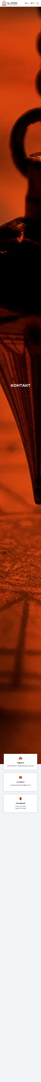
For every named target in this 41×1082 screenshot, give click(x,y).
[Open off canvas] (38, 3)
